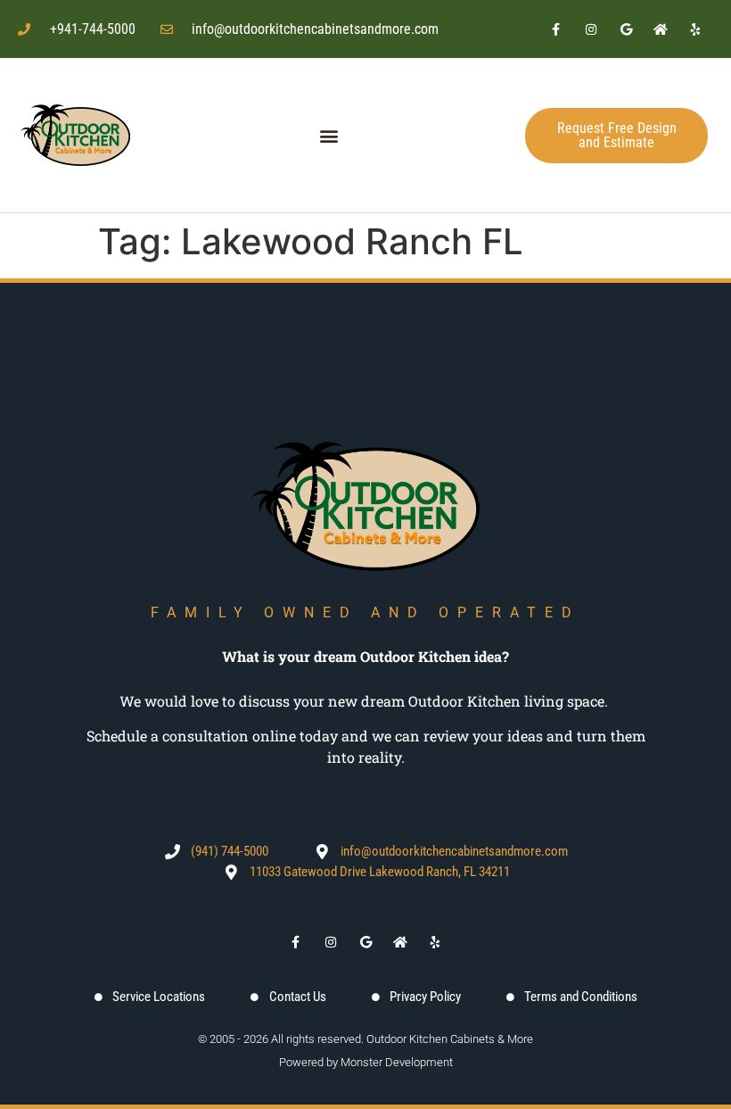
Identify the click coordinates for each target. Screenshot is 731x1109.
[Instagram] (590, 29)
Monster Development (397, 1062)
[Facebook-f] (555, 29)
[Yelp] (695, 29)
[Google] (625, 29)
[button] (328, 135)
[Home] (661, 29)
